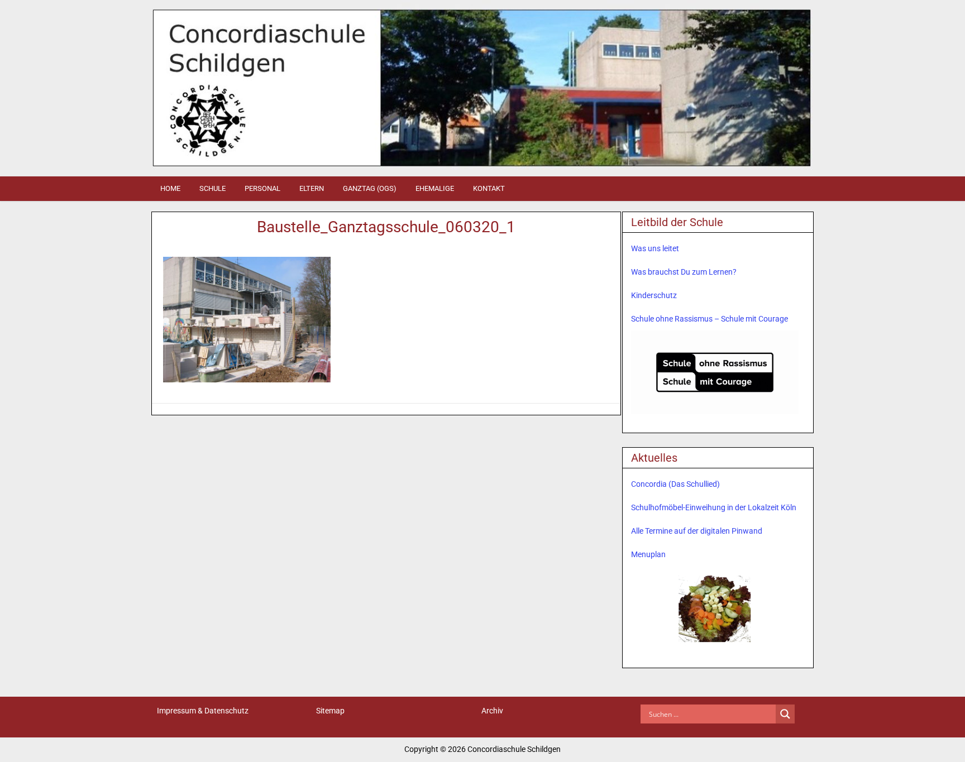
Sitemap (330, 710)
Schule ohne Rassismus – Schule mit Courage (709, 318)
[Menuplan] (715, 607)
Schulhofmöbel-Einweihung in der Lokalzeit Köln (713, 507)
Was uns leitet (655, 248)
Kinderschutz (654, 295)
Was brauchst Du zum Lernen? (684, 271)
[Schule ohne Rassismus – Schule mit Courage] (715, 372)
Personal (262, 188)
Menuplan (648, 554)
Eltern (311, 188)
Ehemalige (434, 188)
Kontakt (489, 188)
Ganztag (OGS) (369, 188)
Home (170, 188)
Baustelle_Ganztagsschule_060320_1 (386, 227)
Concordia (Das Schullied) (675, 484)
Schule (212, 188)
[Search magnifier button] (785, 714)
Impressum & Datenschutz (203, 710)
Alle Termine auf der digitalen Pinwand (696, 530)
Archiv (492, 710)
